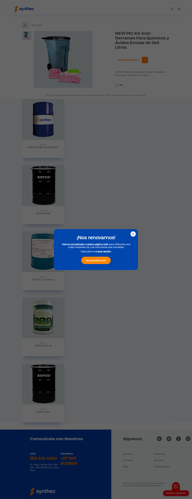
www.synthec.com (96, 260)
